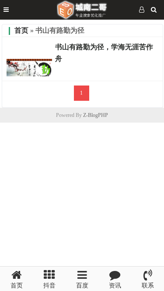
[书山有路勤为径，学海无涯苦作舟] (29, 74)
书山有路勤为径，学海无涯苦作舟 (104, 52)
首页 (21, 30)
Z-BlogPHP (95, 115)
